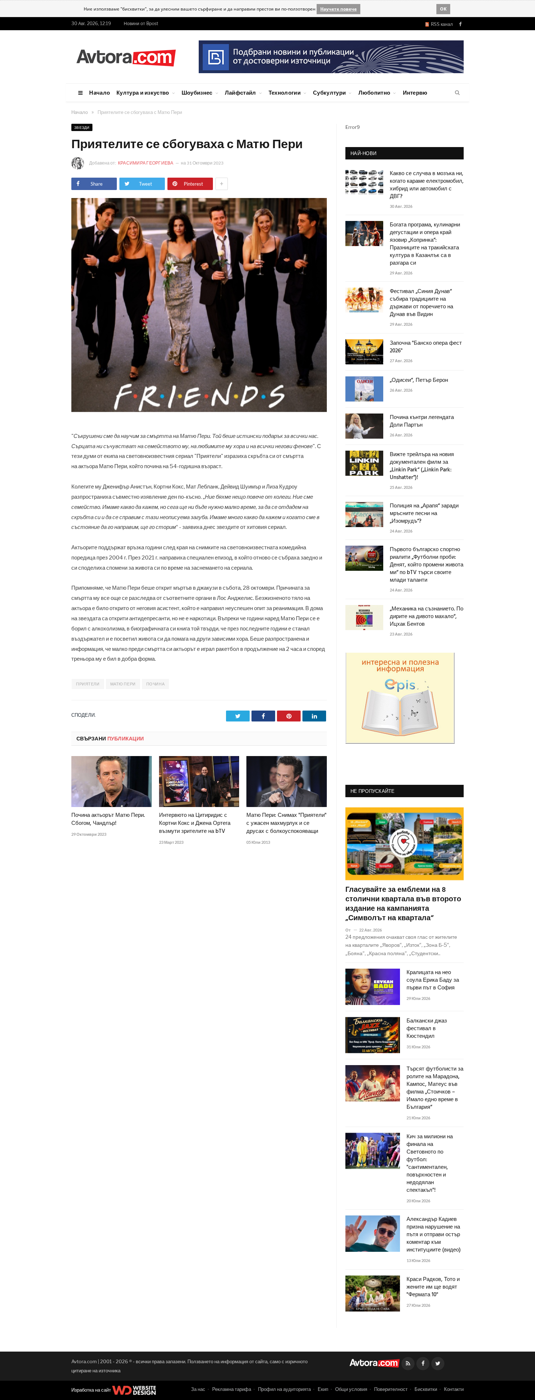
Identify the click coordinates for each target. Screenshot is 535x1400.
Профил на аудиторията (284, 1389)
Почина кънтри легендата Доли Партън (422, 421)
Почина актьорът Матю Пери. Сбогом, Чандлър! (108, 819)
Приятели (87, 684)
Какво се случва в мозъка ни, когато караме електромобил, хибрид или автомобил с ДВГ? (427, 185)
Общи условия (351, 1389)
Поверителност (391, 1389)
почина (155, 684)
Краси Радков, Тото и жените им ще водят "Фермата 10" (433, 1287)
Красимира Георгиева (146, 163)
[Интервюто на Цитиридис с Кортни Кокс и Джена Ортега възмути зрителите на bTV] (199, 781)
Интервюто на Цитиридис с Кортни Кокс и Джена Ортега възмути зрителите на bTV (194, 823)
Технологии (285, 92)
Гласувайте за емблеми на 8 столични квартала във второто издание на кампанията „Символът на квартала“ (403, 904)
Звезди (82, 127)
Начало (99, 92)
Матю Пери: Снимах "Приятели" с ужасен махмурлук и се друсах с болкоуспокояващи (286, 823)
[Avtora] (126, 56)
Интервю (415, 92)
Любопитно (374, 92)
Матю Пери (123, 684)
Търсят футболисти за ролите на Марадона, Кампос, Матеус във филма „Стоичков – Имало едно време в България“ (435, 1088)
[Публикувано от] (351, 930)
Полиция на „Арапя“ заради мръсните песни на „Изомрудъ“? (424, 513)
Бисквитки (426, 1389)
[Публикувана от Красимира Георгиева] (79, 163)
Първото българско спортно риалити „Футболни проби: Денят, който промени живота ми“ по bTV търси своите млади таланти (426, 565)
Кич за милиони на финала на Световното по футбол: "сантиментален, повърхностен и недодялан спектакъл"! (430, 1163)
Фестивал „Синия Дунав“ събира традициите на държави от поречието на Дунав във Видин (421, 303)
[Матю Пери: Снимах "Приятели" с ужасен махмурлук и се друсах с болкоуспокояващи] (286, 781)
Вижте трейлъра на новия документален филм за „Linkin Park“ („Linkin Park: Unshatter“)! (422, 466)
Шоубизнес (197, 92)
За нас (198, 1389)
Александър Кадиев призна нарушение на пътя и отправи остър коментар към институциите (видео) (434, 1235)
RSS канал (441, 24)
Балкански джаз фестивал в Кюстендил (427, 1028)
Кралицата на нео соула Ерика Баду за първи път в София (433, 980)
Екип (323, 1389)
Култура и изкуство (142, 92)
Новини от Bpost (141, 23)
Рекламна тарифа (231, 1389)
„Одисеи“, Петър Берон (419, 380)
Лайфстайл (240, 92)
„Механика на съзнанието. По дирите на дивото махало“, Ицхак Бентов (426, 616)
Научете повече (338, 9)
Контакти (454, 1389)
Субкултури (329, 92)
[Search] (457, 93)
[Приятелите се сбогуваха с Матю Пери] (199, 410)
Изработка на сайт (91, 1390)
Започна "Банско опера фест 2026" (426, 347)
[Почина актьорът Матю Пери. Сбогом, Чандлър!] (111, 781)
